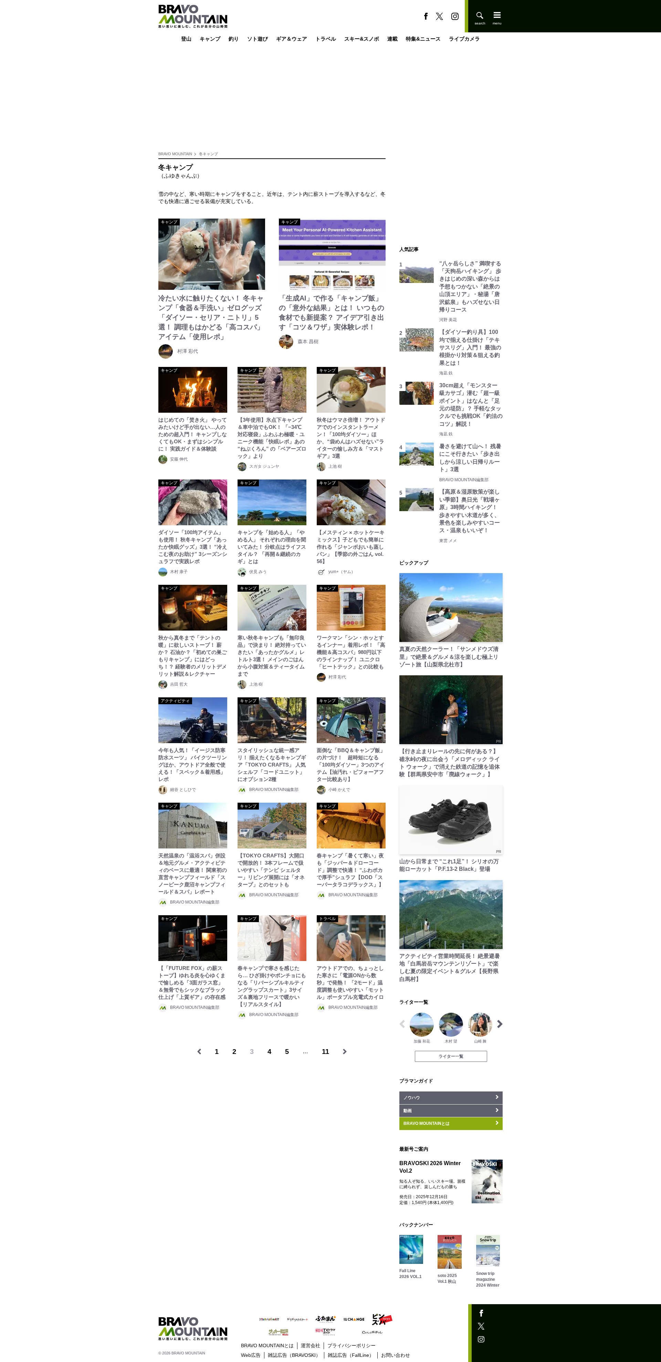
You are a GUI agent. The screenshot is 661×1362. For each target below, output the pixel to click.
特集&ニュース (423, 39)
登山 (186, 39)
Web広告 (251, 1355)
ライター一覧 (451, 1056)
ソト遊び (257, 39)
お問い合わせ (395, 1355)
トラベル (325, 39)
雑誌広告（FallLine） (351, 1355)
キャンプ (210, 39)
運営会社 (310, 1345)
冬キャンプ (208, 154)
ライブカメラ (464, 39)
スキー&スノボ (361, 39)
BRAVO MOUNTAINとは (267, 1345)
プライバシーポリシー (351, 1345)
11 (325, 1051)
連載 (392, 39)
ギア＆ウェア (291, 39)
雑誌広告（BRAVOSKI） (294, 1355)
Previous (402, 1024)
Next (500, 1024)
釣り (234, 39)
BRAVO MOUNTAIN (175, 154)
